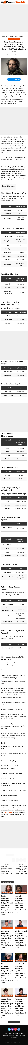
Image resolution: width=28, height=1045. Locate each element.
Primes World (8, 812)
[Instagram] (12, 1029)
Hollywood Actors (14, 38)
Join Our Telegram (15, 79)
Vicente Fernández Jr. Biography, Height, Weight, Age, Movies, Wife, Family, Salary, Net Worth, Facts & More (7, 973)
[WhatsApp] (21, 860)
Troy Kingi (10, 855)
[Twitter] (17, 860)
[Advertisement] (14, 18)
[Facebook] (13, 860)
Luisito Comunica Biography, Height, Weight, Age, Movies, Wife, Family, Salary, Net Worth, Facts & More (7, 905)
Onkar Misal (11, 54)
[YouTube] (15, 1029)
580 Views (19, 54)
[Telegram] (24, 860)
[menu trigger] (3, 2)
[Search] (25, 2)
